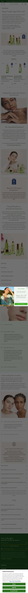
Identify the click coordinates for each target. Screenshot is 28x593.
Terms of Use (12, 581)
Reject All (14, 587)
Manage (14, 584)
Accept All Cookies (14, 590)
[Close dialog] (27, 287)
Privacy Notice (18, 581)
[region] (14, 581)
